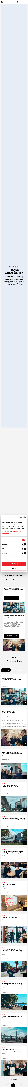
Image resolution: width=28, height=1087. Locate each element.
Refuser (14, 568)
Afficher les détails (19, 559)
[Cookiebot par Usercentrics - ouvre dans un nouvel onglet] (20, 517)
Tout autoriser (14, 563)
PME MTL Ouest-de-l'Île (14, 266)
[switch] (24, 544)
